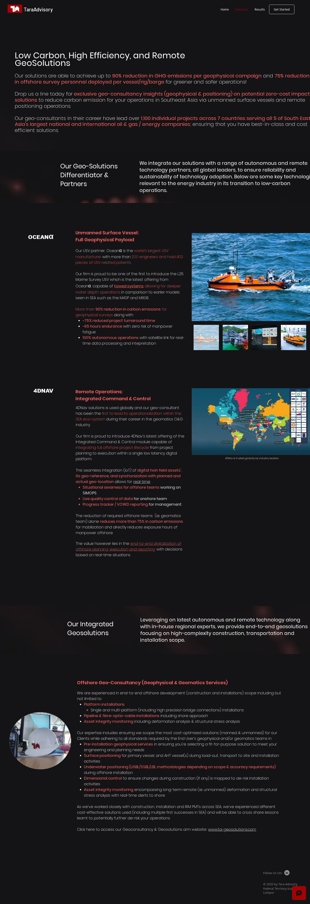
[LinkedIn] (287, 872)
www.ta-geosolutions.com (232, 829)
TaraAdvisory (38, 9)
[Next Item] (304, 277)
